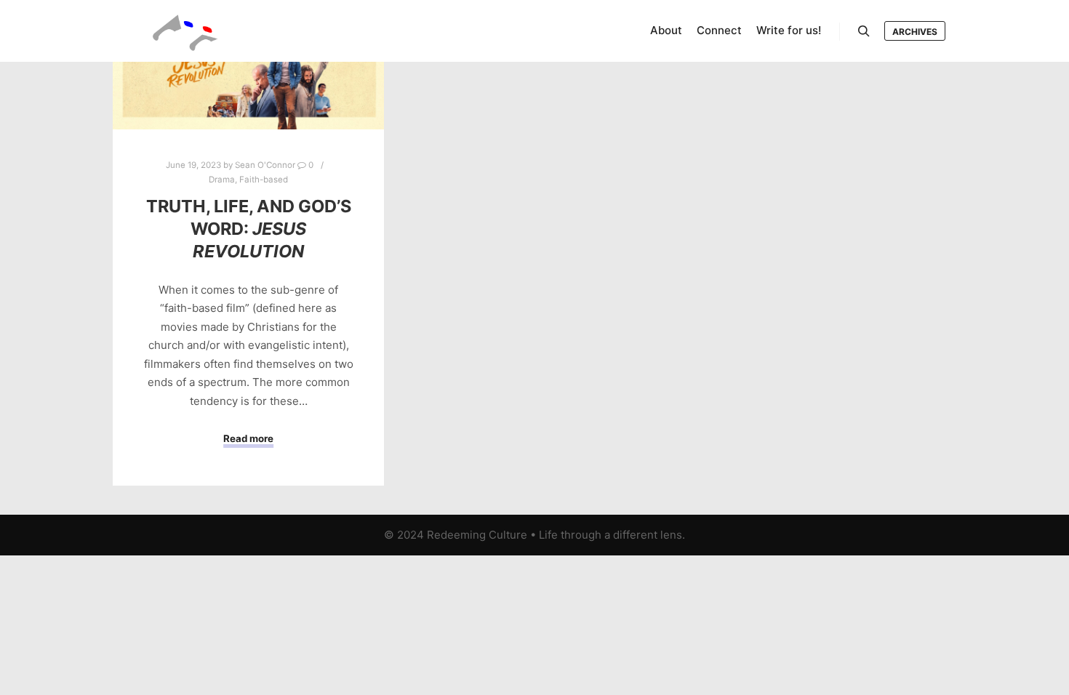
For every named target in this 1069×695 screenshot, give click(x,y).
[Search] (864, 31)
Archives (914, 31)
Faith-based (263, 179)
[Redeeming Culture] (185, 31)
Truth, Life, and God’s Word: (248, 228)
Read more (248, 438)
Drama (222, 179)
